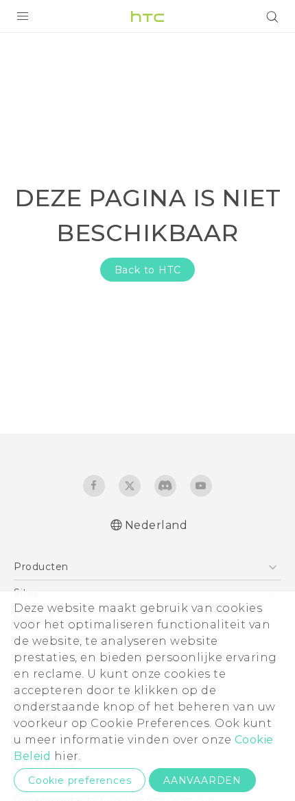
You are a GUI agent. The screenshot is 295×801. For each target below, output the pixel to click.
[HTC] (147, 16)
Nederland (156, 525)
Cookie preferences (79, 780)
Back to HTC (148, 270)
